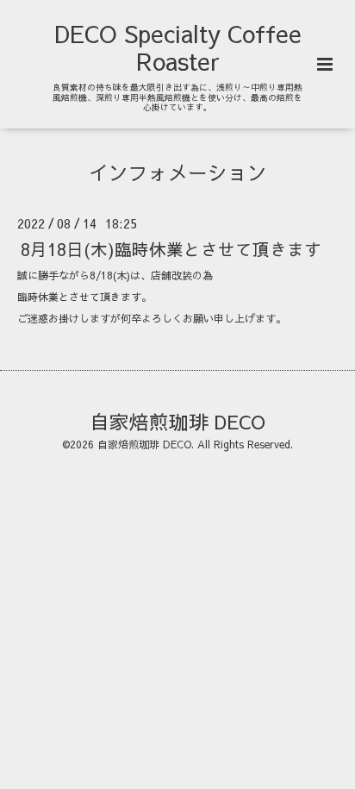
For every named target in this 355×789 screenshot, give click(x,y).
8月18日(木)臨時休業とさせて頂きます (171, 248)
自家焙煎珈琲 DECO (177, 420)
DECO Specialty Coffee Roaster (178, 47)
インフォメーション (178, 172)
